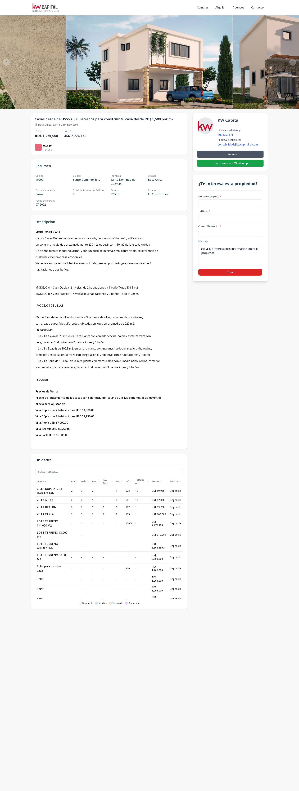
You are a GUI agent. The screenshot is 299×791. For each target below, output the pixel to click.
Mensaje (203, 241)
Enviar (230, 272)
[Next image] (292, 62)
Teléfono (204, 211)
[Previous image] (6, 62)
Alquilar (220, 7)
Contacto (257, 7)
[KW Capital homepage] (46, 7)
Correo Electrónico (209, 226)
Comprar (203, 7)
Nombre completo (209, 196)
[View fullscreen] (292, 102)
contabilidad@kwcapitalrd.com (238, 144)
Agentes (238, 7)
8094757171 (225, 135)
